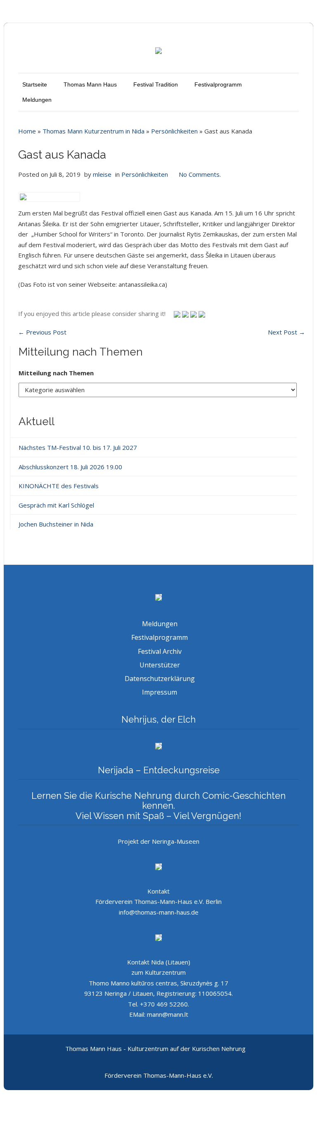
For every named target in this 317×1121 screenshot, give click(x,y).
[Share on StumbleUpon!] (186, 313)
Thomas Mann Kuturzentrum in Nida (93, 131)
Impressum (159, 692)
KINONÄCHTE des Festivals (59, 486)
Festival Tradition (155, 84)
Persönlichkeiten (174, 131)
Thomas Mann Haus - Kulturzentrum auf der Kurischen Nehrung (155, 1048)
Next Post (286, 332)
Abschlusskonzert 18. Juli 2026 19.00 (70, 467)
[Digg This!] (202, 313)
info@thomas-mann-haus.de (159, 912)
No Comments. (200, 174)
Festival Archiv (160, 651)
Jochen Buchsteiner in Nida (56, 524)
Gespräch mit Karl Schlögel (56, 505)
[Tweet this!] (178, 313)
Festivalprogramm (218, 84)
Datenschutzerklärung (160, 678)
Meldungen (37, 99)
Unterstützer (160, 664)
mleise (102, 174)
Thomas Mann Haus (90, 84)
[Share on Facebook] (194, 313)
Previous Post (42, 332)
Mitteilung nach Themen (56, 373)
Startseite (34, 84)
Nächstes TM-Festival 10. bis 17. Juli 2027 (78, 447)
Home (27, 131)
